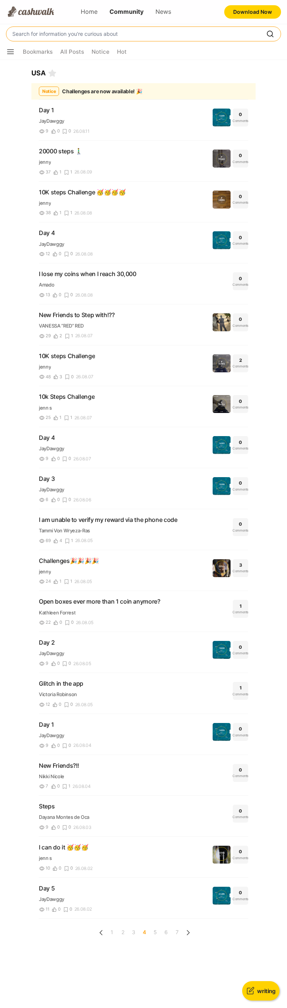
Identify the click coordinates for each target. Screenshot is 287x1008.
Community (126, 11)
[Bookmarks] (52, 73)
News (163, 11)
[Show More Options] (10, 51)
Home (89, 11)
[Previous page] (101, 932)
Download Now (252, 12)
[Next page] (187, 932)
